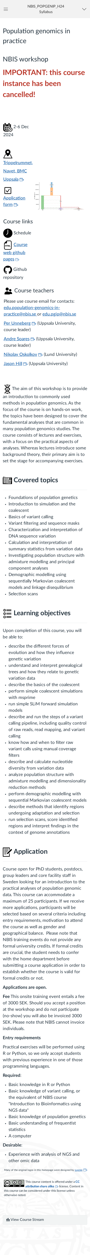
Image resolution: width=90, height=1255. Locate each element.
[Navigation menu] (85, 9)
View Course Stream (27, 1220)
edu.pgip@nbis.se (59, 314)
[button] (45, 9)
